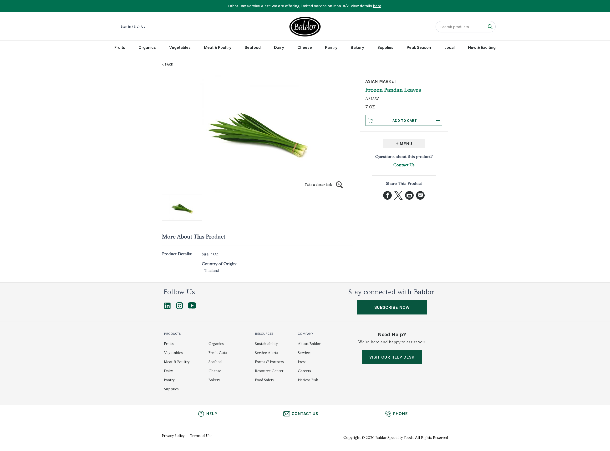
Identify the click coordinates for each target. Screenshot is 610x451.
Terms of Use (201, 436)
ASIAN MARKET (380, 81)
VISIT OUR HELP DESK (391, 357)
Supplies (385, 47)
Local (449, 47)
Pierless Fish (308, 380)
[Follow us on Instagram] (179, 308)
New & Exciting (482, 47)
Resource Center (269, 371)
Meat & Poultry (217, 47)
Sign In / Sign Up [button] (133, 27)
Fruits (119, 47)
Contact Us (404, 164)
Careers (304, 371)
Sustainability (266, 344)
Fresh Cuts (217, 353)
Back (169, 64)
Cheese (304, 47)
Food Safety (264, 380)
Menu (406, 143)
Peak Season (419, 47)
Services (304, 353)
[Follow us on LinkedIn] (167, 308)
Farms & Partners (269, 362)
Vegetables (180, 47)
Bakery (357, 47)
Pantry (331, 47)
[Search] (490, 26)
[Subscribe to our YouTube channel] (192, 307)
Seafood (253, 47)
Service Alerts (266, 353)
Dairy (279, 47)
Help (211, 413)
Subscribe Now (392, 307)
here (377, 6)
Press (302, 362)
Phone (400, 413)
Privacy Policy (173, 436)
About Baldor (309, 344)
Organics (147, 47)
